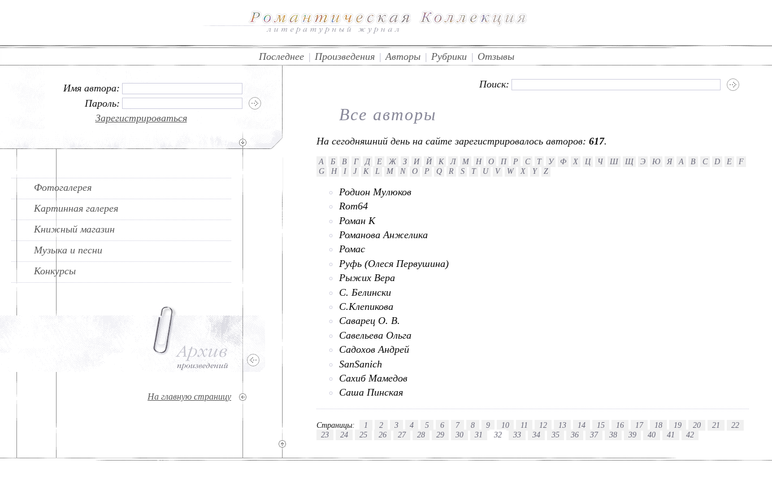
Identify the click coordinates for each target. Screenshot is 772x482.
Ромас (352, 249)
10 (505, 425)
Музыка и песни (68, 250)
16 (619, 425)
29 (440, 434)
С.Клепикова (366, 306)
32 (497, 434)
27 (401, 434)
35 (555, 434)
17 (639, 425)
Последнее (281, 56)
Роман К (357, 220)
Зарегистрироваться (141, 118)
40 (651, 434)
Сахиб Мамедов (373, 378)
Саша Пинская (371, 392)
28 (421, 434)
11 (524, 425)
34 (536, 434)
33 (517, 434)
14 (581, 425)
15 (600, 425)
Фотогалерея (63, 187)
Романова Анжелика (383, 234)
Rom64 (353, 206)
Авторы (402, 56)
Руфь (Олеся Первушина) (394, 263)
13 (562, 425)
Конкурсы (55, 271)
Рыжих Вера (367, 277)
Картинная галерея (76, 208)
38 (613, 434)
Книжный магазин (74, 229)
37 (593, 434)
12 (543, 425)
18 (658, 425)
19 (677, 425)
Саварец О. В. (369, 320)
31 (478, 434)
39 (632, 434)
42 (690, 434)
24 (344, 434)
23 (324, 434)
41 (670, 434)
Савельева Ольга (375, 335)
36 (574, 434)
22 (735, 425)
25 (363, 434)
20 (696, 425)
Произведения (345, 56)
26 (382, 434)
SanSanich (360, 364)
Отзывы (496, 56)
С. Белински (365, 292)
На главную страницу (189, 396)
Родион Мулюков (375, 192)
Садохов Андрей (374, 349)
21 (716, 425)
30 (459, 434)
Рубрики (449, 56)
